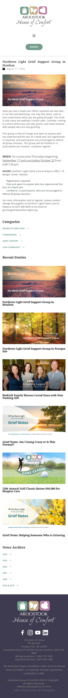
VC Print (46, 686)
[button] (34, 35)
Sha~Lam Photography (43, 690)
